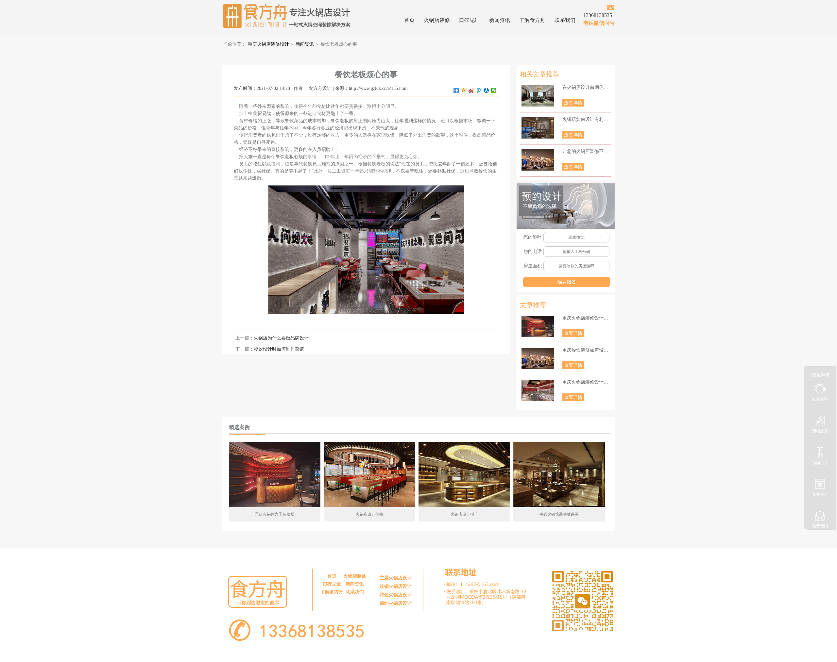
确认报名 (566, 281)
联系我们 (565, 20)
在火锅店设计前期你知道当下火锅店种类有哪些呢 (586, 87)
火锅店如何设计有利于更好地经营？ (586, 119)
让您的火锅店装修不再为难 (586, 151)
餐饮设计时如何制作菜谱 (279, 349)
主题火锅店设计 (396, 577)
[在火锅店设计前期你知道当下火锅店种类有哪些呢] (537, 96)
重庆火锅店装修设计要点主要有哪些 (586, 318)
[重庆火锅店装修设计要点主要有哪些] (537, 326)
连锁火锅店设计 (396, 586)
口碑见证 (469, 20)
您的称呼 (532, 237)
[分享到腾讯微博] (479, 90)
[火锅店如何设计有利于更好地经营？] (537, 128)
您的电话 (532, 251)
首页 (409, 20)
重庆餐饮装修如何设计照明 (586, 350)
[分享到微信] (494, 90)
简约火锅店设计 (396, 603)
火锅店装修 (437, 20)
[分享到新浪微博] (471, 90)
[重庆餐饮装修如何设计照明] (537, 358)
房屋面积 (532, 265)
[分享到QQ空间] (464, 90)
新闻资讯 (499, 20)
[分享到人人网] (486, 90)
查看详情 (573, 102)
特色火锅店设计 (396, 594)
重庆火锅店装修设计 (268, 44)
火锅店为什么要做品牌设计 (281, 338)
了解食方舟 (532, 20)
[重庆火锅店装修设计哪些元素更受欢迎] (537, 390)
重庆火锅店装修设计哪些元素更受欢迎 (586, 382)
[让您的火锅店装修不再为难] (537, 160)
